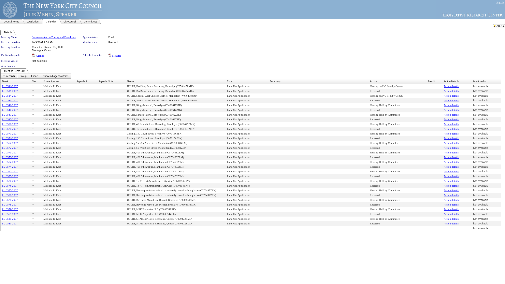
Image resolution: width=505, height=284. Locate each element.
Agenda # (82, 81)
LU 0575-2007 (10, 171)
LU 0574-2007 (10, 162)
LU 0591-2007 (10, 86)
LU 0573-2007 (10, 152)
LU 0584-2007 (10, 95)
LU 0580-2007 (10, 218)
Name (130, 81)
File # (5, 81)
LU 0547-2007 (10, 114)
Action (373, 81)
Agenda (40, 55)
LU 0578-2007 (10, 199)
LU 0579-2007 (10, 209)
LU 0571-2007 (10, 133)
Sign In (500, 2)
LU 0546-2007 (10, 105)
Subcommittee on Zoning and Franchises (54, 37)
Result (431, 81)
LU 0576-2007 (10, 180)
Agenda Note (106, 81)
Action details (451, 86)
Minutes (116, 55)
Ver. (34, 81)
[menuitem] (9, 76)
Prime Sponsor (51, 81)
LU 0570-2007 (10, 124)
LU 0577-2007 (10, 190)
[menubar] (35, 76)
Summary (275, 81)
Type (229, 81)
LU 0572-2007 (10, 143)
